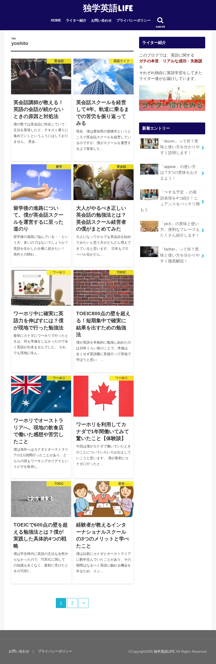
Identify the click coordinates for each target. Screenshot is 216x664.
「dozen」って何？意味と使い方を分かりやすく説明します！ (180, 147)
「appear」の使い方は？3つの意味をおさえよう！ (179, 172)
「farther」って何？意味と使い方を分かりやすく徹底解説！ (180, 255)
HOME (56, 20)
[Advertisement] (172, 324)
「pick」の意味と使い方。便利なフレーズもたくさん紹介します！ (180, 229)
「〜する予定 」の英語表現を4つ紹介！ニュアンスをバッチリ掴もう (170, 201)
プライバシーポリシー (133, 20)
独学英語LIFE (108, 8)
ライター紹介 (76, 20)
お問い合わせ (101, 20)
